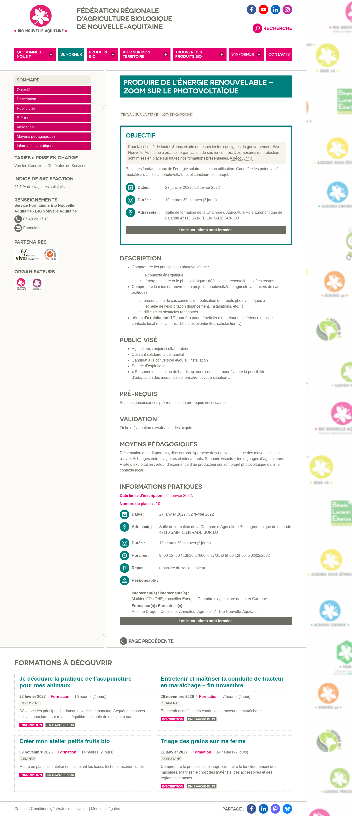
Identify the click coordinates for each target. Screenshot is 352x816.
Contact (21, 809)
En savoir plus (60, 725)
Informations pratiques (35, 146)
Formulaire (32, 228)
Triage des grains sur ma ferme (203, 741)
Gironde (28, 759)
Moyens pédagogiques (36, 136)
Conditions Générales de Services (57, 166)
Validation (25, 127)
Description (26, 99)
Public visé (26, 108)
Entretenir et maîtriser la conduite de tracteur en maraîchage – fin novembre (222, 682)
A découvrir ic (241, 158)
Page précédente (151, 641)
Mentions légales (105, 809)
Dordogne (30, 703)
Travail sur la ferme (139, 114)
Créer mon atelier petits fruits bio (64, 741)
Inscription (31, 725)
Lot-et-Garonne (177, 114)
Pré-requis (25, 118)
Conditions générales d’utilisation (59, 809)
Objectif (23, 90)
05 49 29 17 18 (36, 219)
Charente (171, 703)
